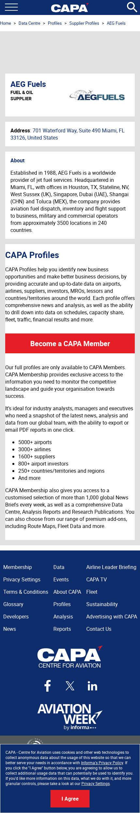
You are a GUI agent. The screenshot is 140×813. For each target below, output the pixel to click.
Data (58, 567)
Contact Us (98, 628)
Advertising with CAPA (111, 616)
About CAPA (67, 591)
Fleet (91, 591)
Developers (16, 616)
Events (61, 579)
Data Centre (29, 23)
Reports (62, 628)
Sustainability (102, 604)
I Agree (70, 798)
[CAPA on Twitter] (70, 686)
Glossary (13, 604)
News (9, 628)
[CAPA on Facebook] (47, 686)
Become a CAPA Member (70, 343)
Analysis (63, 616)
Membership (17, 567)
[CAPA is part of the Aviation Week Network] (70, 717)
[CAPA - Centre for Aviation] (70, 7)
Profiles (55, 23)
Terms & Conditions (25, 591)
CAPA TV (96, 579)
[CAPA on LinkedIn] (92, 686)
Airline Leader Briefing (111, 567)
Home (5, 23)
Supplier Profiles (84, 23)
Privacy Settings (95, 783)
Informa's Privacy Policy (102, 762)
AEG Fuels (116, 23)
